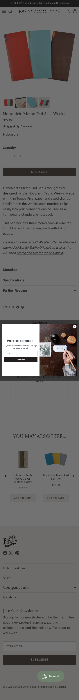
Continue (21, 359)
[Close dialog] (74, 326)
